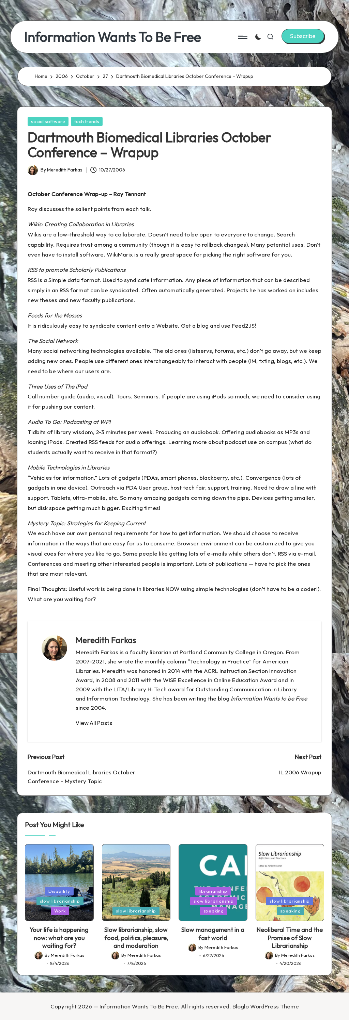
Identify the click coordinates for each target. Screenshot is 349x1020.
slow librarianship (60, 901)
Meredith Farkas (106, 640)
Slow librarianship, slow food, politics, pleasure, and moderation (136, 938)
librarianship (213, 891)
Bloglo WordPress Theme (265, 1006)
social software (48, 121)
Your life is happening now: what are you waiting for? (59, 938)
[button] (303, 36)
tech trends (86, 121)
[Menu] (242, 36)
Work (60, 911)
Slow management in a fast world (212, 933)
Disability (59, 891)
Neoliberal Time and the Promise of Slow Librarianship (290, 938)
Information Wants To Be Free (112, 36)
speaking (213, 911)
